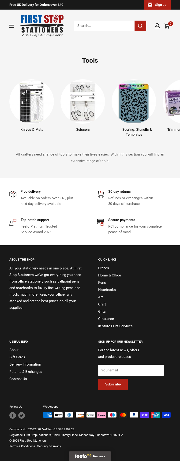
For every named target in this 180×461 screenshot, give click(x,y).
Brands (103, 268)
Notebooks (107, 290)
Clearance (106, 319)
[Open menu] (11, 26)
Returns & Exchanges (25, 372)
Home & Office (109, 275)
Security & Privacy (49, 446)
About (14, 350)
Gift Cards (17, 357)
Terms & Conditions (22, 446)
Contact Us (18, 379)
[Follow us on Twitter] (21, 415)
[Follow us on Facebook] (12, 415)
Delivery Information (25, 364)
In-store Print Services (115, 326)
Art (100, 297)
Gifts (102, 311)
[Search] (140, 26)
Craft (102, 304)
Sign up (160, 5)
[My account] (157, 25)
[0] (167, 26)
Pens (102, 282)
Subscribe (113, 384)
